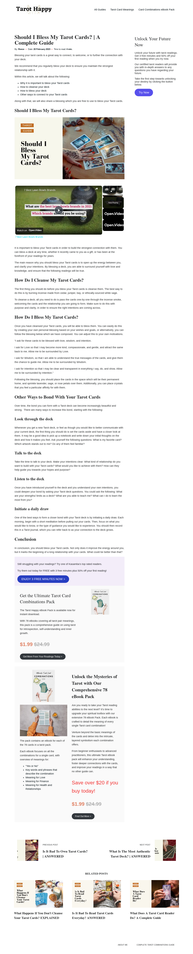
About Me (123, 945)
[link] (20, 190)
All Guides (100, 9)
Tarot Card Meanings (122, 9)
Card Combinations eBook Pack (156, 9)
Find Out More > (83, 816)
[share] (96, 188)
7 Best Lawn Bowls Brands (40, 190)
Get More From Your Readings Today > (42, 656)
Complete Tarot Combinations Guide (155, 945)
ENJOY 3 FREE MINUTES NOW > (43, 579)
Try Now (144, 92)
